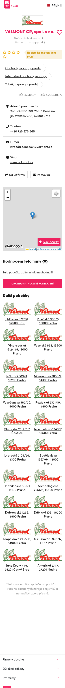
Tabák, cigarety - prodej (21, 84)
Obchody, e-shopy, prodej (30, 42)
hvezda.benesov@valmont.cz (31, 146)
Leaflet (32, 249)
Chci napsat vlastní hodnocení (33, 283)
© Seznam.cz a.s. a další (49, 249)
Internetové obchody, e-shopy (26, 76)
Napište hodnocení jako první (42, 54)
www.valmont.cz (21, 162)
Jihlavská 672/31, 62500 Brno (30, 115)
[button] (32, 215)
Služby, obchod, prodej (27, 38)
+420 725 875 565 (22, 131)
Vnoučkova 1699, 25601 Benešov (32, 111)
